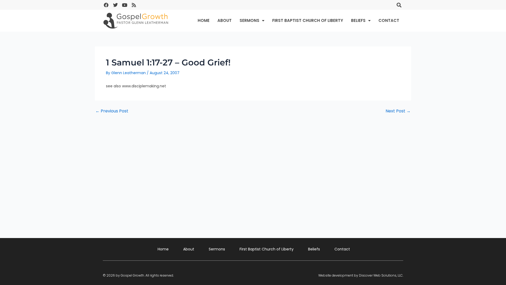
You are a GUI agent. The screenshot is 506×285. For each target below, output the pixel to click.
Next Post (398, 111)
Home (204, 20)
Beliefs (358, 20)
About (224, 20)
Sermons (249, 20)
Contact (388, 20)
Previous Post (111, 111)
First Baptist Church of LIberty (307, 20)
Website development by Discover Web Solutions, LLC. (360, 275)
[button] (399, 5)
